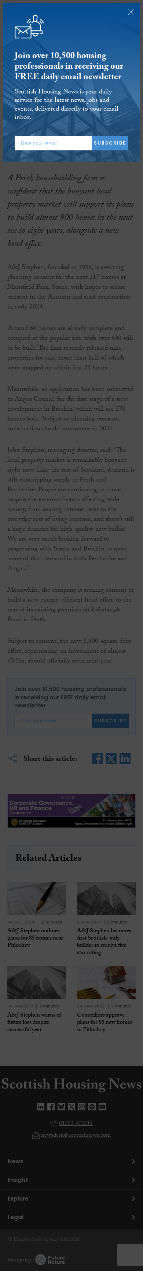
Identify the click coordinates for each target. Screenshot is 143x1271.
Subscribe (110, 143)
